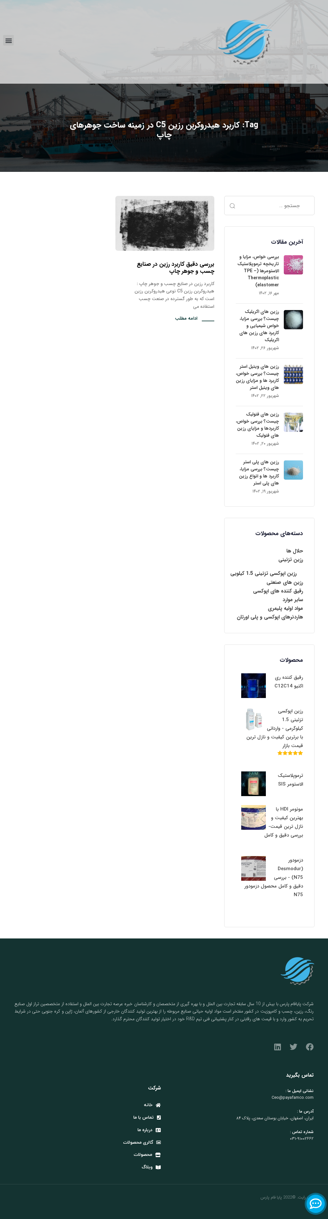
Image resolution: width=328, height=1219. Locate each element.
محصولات (143, 1155)
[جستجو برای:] (269, 205)
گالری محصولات (138, 1142)
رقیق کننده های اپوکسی (278, 591)
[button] (8, 40)
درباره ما (144, 1130)
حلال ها (294, 551)
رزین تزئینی (290, 560)
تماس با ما (143, 1117)
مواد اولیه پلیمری (285, 608)
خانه (148, 1105)
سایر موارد (293, 600)
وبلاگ (147, 1167)
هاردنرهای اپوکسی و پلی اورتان (270, 617)
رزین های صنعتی (284, 582)
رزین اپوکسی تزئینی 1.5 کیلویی (263, 573)
